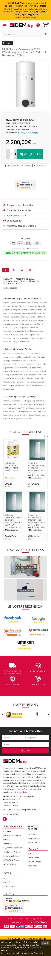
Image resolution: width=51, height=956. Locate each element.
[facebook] (4, 819)
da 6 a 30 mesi (26, 253)
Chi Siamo (7, 831)
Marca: (9, 120)
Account (31, 853)
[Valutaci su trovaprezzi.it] (25, 185)
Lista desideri (41, 166)
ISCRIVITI (26, 750)
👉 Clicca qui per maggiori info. (25, 14)
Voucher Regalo (9, 886)
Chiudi (45, 943)
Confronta (27, 166)
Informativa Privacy (11, 856)
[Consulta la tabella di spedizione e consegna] (37, 133)
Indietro (7, 43)
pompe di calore (25, 590)
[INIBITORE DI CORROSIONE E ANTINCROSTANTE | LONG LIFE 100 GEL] (14, 449)
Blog (5, 878)
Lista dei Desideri (34, 861)
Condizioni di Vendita (12, 852)
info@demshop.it (13, 799)
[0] (47, 26)
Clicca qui (38, 953)
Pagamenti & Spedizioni (12, 848)
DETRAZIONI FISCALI (11, 860)
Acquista (32, 153)
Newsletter (32, 866)
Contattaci (32, 834)
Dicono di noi (8, 843)
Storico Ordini (33, 857)
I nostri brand (25, 704)
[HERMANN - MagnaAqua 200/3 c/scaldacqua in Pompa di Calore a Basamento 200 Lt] (25, 84)
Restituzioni (32, 842)
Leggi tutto (23, 792)
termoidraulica (25, 568)
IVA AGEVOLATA (9, 864)
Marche (6, 882)
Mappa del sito (34, 838)
